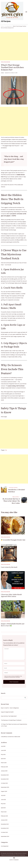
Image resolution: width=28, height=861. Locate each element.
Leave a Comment (14, 859)
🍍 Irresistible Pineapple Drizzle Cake (13, 540)
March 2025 (3, 811)
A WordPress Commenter (7, 736)
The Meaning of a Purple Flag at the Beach (11, 720)
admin (2, 72)
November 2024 (5, 828)
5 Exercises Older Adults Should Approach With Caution (11, 595)
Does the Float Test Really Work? (9, 716)
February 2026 (4, 766)
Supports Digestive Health (7, 712)
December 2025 (5, 775)
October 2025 (4, 783)
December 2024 (5, 824)
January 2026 (4, 770)
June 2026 (3, 750)
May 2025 (3, 803)
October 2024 (4, 832)
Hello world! (17, 736)
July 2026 (3, 746)
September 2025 (5, 787)
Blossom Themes (15, 855)
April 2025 (3, 807)
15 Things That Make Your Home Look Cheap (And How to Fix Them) (14, 725)
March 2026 (3, 762)
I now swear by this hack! (9, 567)
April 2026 (3, 758)
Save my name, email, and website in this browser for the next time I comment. (13, 677)
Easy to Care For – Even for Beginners (10, 707)
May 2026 (3, 754)
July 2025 (3, 795)
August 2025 (4, 791)
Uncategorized (5, 62)
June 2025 (3, 799)
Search (3, 693)
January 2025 (4, 820)
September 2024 (5, 836)
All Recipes (5, 21)
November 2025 (5, 779)
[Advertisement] (14, 46)
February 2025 (4, 815)
